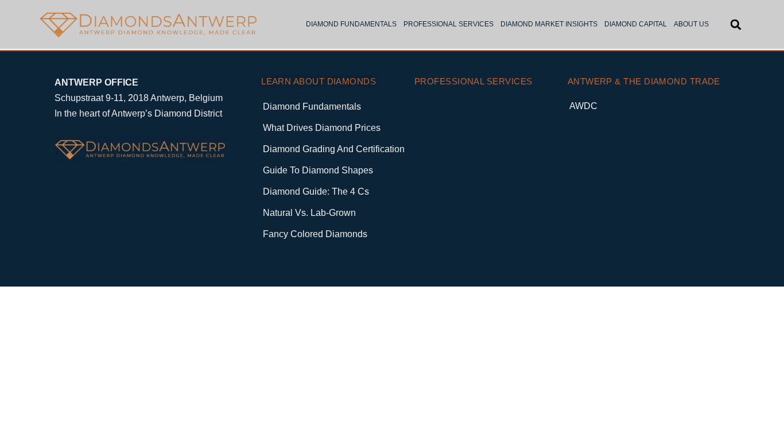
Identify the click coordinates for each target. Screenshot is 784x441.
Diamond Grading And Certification (334, 149)
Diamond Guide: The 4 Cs (316, 191)
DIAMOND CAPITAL (635, 24)
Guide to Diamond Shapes (318, 170)
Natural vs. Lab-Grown (309, 213)
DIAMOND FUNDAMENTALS (351, 24)
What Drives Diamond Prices (322, 128)
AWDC (583, 106)
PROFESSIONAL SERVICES (448, 24)
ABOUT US (691, 24)
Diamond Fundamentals (312, 106)
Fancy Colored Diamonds (315, 234)
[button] (736, 24)
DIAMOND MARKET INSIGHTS (548, 24)
